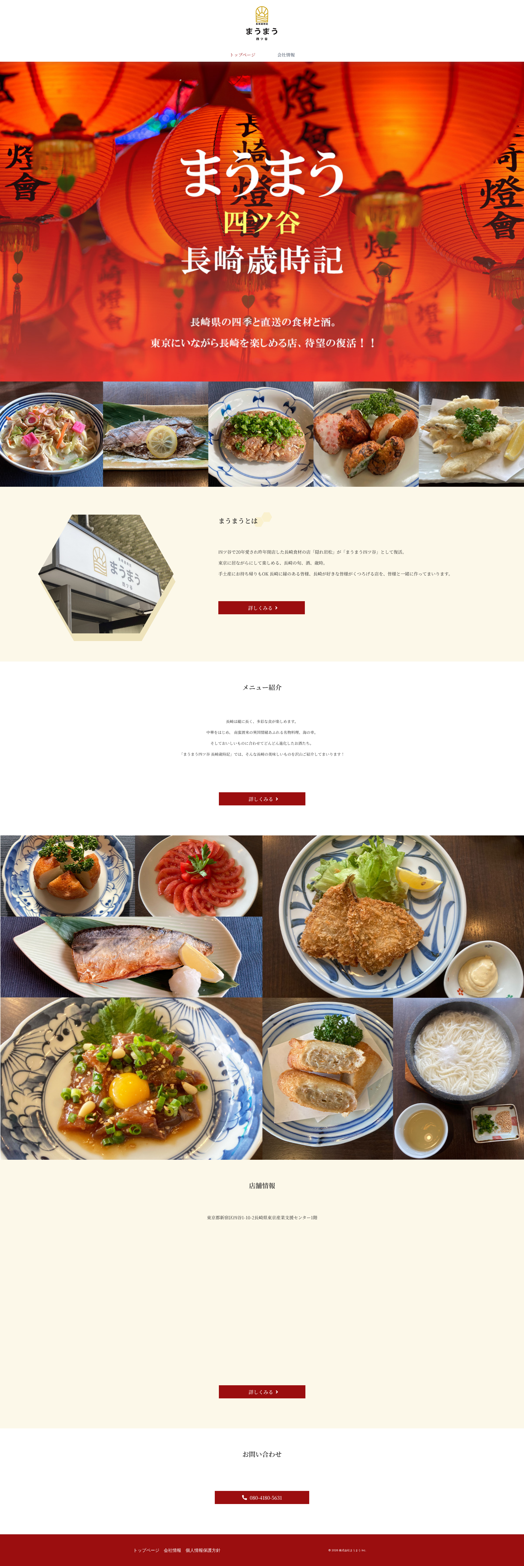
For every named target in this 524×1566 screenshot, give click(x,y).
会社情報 (286, 55)
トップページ (242, 55)
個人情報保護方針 (203, 1550)
